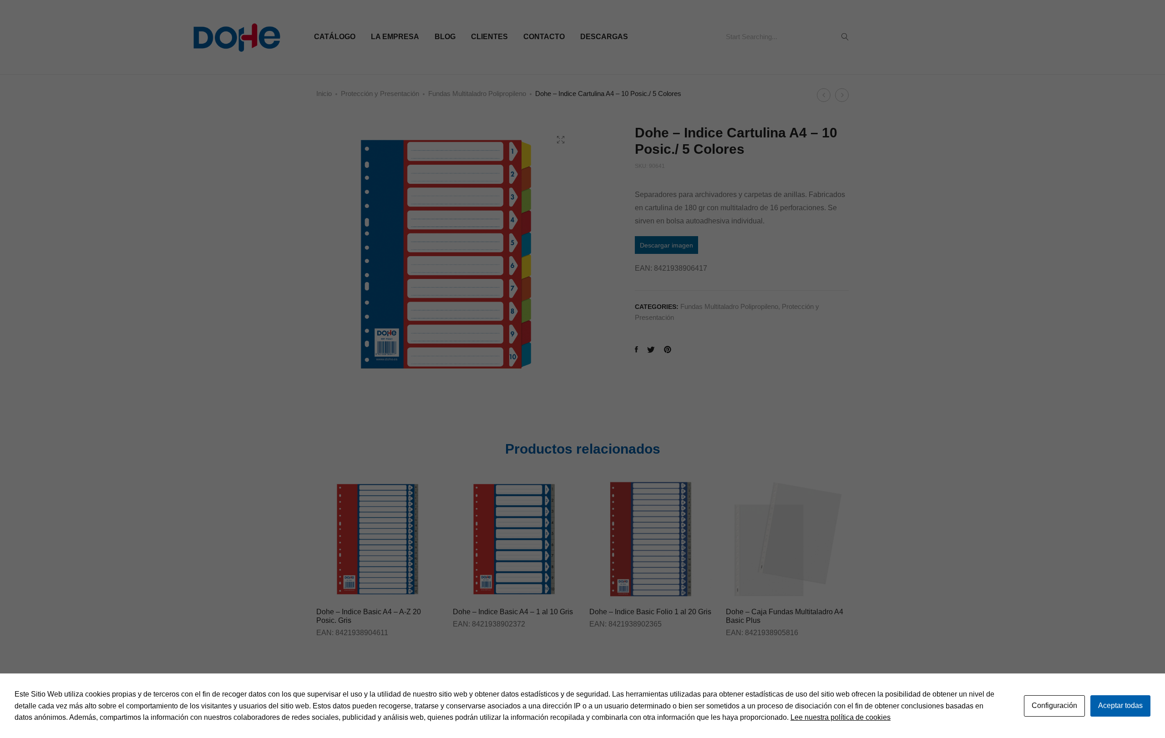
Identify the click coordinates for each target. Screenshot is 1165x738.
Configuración (1054, 705)
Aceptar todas (1120, 705)
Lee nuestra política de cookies (840, 717)
